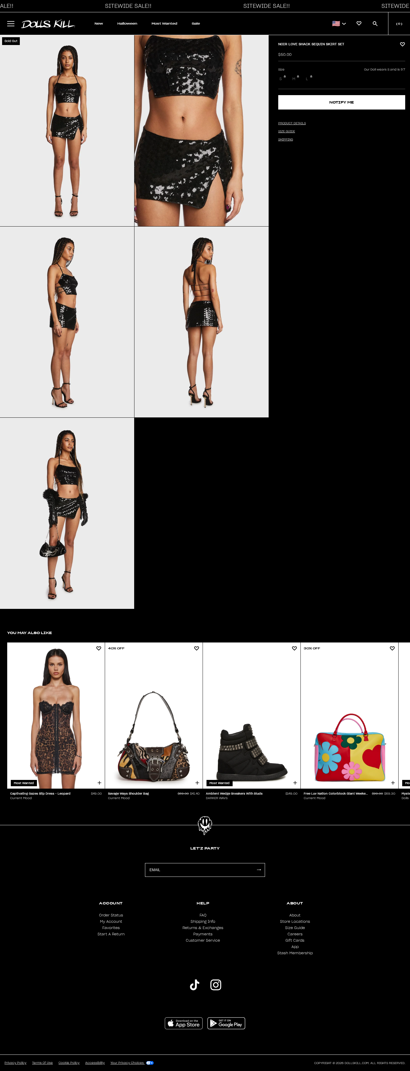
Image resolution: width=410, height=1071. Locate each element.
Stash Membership (295, 953)
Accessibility (95, 1062)
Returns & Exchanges (202, 928)
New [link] (99, 24)
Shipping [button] (285, 139)
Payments (203, 934)
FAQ (203, 915)
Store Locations (295, 921)
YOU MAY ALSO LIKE (29, 632)
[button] (126, 6)
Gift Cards (294, 940)
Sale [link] (196, 24)
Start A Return (111, 934)
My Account (111, 921)
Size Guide (295, 928)
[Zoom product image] (67, 130)
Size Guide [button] (286, 131)
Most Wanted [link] (164, 24)
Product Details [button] (292, 123)
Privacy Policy (15, 1062)
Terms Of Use (42, 1062)
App (295, 947)
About (294, 915)
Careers (295, 934)
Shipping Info (203, 921)
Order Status (111, 915)
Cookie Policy (69, 1062)
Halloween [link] (127, 24)
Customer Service (203, 940)
